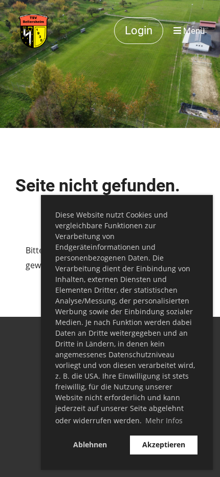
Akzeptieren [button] (163, 444)
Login (138, 30)
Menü (193, 31)
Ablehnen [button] (90, 444)
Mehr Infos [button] (164, 420)
